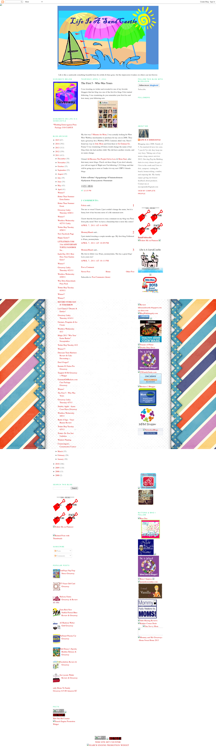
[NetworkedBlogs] (150, 430)
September (62, 170)
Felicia (83, 205)
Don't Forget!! (63, 362)
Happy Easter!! (64, 237)
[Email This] (82, 186)
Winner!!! (61, 349)
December (62, 158)
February (61, 455)
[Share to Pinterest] (91, 186)
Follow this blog (150, 433)
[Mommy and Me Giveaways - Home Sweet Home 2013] (150, 640)
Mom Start (122, 159)
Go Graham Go (124, 143)
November (62, 162)
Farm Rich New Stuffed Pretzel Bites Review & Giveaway (69, 612)
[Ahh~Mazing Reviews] (148, 620)
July (59, 178)
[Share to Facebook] (89, 186)
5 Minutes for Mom (99, 134)
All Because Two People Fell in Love (101, 159)
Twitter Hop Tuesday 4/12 (68, 345)
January (61, 459)
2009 (57, 467)
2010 (57, 464)
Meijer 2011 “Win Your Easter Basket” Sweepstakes (67, 338)
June (59, 181)
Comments (60, 555)
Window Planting (64, 440)
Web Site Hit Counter (61, 718)
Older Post (130, 271)
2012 (57, 151)
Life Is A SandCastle (150, 140)
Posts (58, 551)
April (60, 189)
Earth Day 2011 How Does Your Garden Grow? (66, 257)
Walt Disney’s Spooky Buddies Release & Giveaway (68, 652)
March (60, 451)
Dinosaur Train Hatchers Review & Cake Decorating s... (67, 355)
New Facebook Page (66, 234)
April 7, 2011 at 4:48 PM (94, 225)
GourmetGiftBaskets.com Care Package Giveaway (68, 382)
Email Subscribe (145, 237)
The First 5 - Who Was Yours (96, 83)
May (59, 185)
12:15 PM (87, 191)
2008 (57, 471)
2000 (57, 475)
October (61, 166)
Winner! (61, 389)
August (60, 174)
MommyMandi (87, 232)
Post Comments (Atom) (101, 277)
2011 (57, 155)
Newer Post (85, 271)
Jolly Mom (99, 143)
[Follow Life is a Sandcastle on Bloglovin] (149, 86)
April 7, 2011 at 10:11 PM (95, 260)
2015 (57, 140)
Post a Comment (87, 267)
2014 (57, 143)
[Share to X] (87, 186)
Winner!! (61, 192)
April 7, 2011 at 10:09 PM (95, 243)
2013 (57, 147)
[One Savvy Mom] (150, 626)
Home (108, 271)
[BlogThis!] (84, 186)
